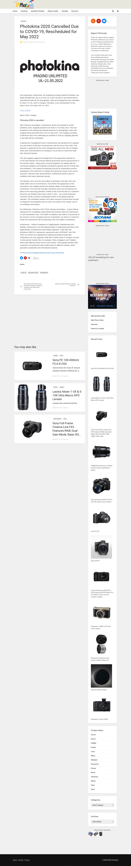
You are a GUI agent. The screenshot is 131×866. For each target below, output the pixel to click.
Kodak (93, 747)
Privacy (27, 860)
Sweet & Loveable (97, 328)
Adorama (94, 324)
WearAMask (44, 272)
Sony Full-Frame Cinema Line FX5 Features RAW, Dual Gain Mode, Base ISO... (67, 429)
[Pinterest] (98, 21)
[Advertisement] (83, 4)
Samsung (94, 777)
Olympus (94, 760)
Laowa (55, 387)
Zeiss (93, 789)
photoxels (25, 42)
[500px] (104, 21)
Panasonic (95, 764)
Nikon (93, 756)
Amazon (96, 44)
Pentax (93, 768)
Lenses (56, 355)
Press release (25, 110)
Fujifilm (93, 743)
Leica (93, 751)
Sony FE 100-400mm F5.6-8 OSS (66, 361)
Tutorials (64, 11)
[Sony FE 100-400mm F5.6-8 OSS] (32, 366)
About (15, 860)
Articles (23, 21)
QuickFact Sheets (37, 11)
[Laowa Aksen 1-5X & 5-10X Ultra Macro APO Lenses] (32, 397)
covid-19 (23, 272)
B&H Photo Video (97, 320)
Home (15, 11)
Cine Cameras (57, 418)
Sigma (93, 781)
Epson (93, 739)
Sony (61, 355)
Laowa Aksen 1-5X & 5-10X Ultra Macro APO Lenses (67, 395)
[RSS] (93, 21)
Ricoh (93, 772)
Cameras (24, 11)
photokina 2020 (33, 272)
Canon (93, 734)
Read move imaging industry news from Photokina (43, 253)
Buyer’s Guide (53, 11)
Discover (74, 11)
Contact (20, 860)
